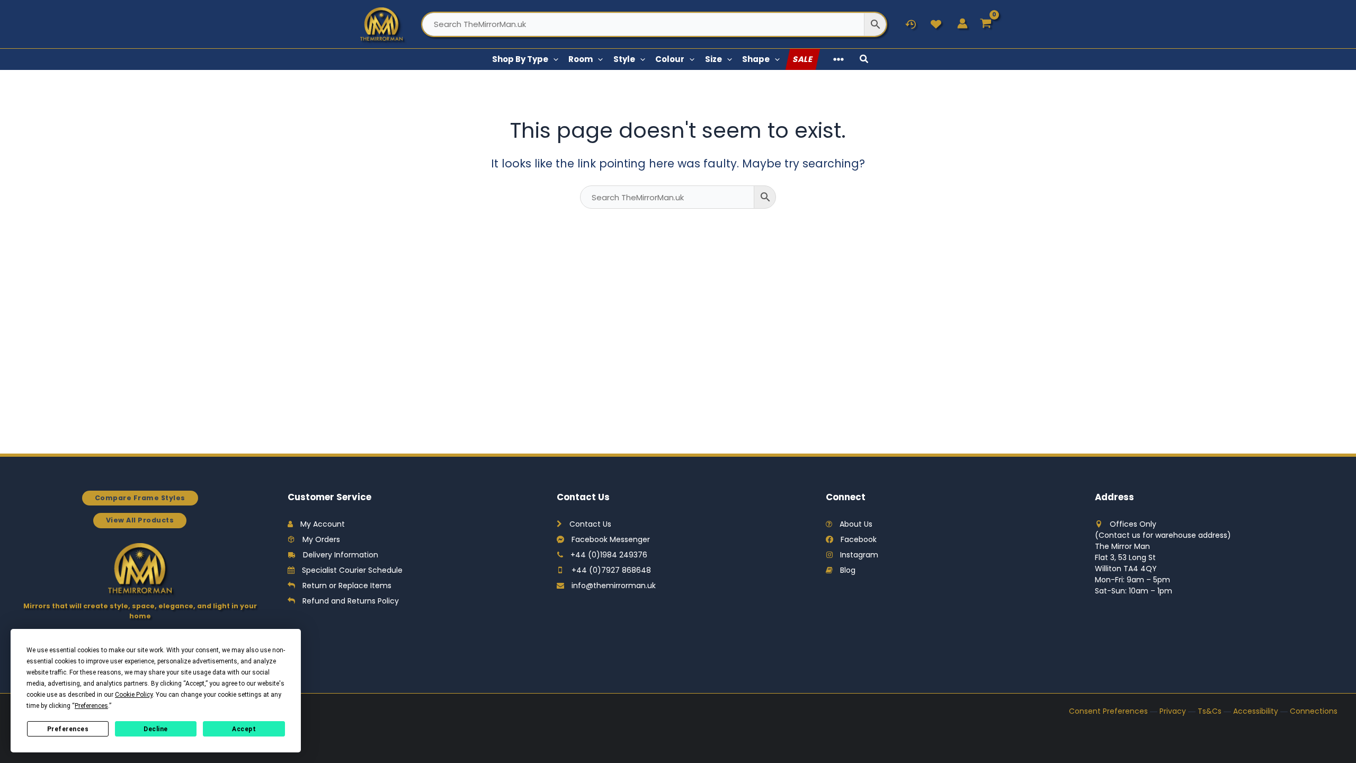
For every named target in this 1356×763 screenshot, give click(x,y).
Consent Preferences (1108, 711)
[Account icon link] (962, 23)
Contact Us (590, 524)
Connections (1313, 711)
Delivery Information (340, 554)
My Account (322, 524)
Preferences (68, 729)
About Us (856, 524)
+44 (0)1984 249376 (608, 554)
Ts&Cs (1209, 711)
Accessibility (1255, 711)
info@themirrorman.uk (614, 585)
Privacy (1172, 711)
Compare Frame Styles (140, 497)
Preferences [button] (91, 705)
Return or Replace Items (346, 585)
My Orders (321, 539)
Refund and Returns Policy (350, 601)
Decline (156, 729)
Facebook (859, 539)
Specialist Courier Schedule (352, 570)
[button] (553, 59)
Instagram (859, 554)
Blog (847, 570)
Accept (244, 729)
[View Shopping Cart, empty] (986, 24)
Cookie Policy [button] (134, 694)
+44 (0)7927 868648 (611, 570)
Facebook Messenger (611, 539)
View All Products (140, 520)
